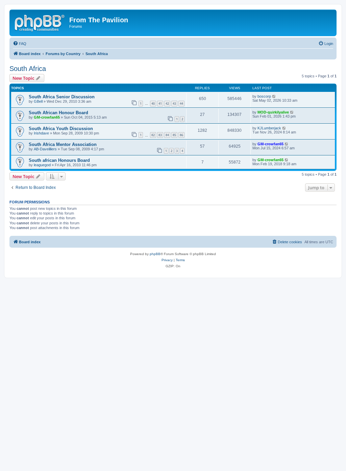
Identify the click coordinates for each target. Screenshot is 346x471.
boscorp (264, 96)
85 (174, 135)
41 (160, 103)
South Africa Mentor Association (63, 144)
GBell (38, 101)
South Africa (27, 68)
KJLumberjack (269, 128)
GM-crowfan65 (47, 117)
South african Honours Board (59, 160)
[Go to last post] (274, 96)
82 (153, 135)
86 (181, 135)
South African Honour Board (58, 112)
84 (167, 135)
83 (160, 135)
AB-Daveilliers (45, 149)
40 (153, 103)
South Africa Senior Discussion (62, 96)
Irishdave (41, 133)
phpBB (155, 254)
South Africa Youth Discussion (61, 128)
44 (181, 103)
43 (174, 103)
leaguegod (42, 165)
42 (167, 103)
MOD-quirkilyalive (273, 112)
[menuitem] (19, 44)
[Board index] (40, 22)
